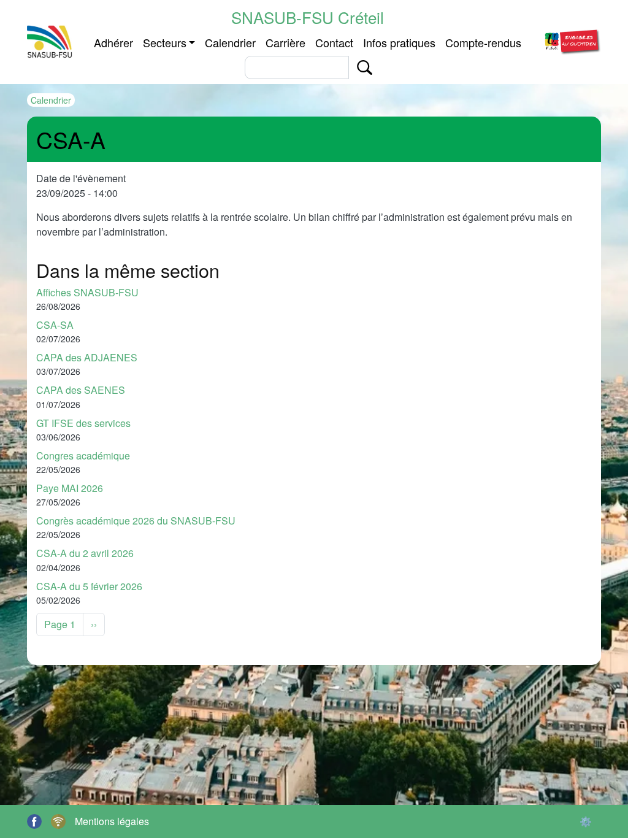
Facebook (34, 821)
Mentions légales (112, 821)
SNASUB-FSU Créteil (307, 17)
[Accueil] (50, 42)
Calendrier (230, 42)
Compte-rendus (483, 42)
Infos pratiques (399, 42)
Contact (334, 42)
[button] (571, 40)
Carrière (285, 42)
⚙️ (586, 821)
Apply (364, 67)
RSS (58, 821)
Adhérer (113, 42)
